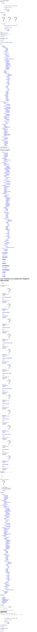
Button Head (10, 74)
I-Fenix (5, 71)
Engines (3, 101)
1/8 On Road (8, 104)
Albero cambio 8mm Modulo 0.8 (6, 297)
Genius (7, 100)
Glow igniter (6, 129)
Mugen (5, 47)
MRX (7, 48)
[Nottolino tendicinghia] (9, 460)
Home (3, 45)
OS (6, 122)
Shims (7, 91)
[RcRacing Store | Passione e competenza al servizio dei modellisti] (9, 22)
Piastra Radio (8, 63)
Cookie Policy (4, 602)
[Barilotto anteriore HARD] (9, 308)
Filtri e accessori (6, 117)
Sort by (1, 285)
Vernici (5, 144)
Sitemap (3, 603)
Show (1, 471)
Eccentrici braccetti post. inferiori (7, 388)
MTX (7, 50)
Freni (7, 65)
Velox (7, 51)
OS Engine (8, 112)
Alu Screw (7, 73)
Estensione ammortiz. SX (5, 418)
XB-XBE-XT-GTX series (10, 58)
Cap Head (7, 76)
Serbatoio (7, 68)
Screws (5, 72)
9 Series (7, 55)
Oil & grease (6, 95)
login (8, 5)
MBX (7, 49)
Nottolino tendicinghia (5, 464)
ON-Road (7, 119)
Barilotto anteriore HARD (5, 312)
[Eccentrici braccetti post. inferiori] (9, 384)
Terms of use (4, 598)
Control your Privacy (3, 611)
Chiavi (5, 130)
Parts (5, 120)
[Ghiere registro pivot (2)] (9, 445)
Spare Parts (4, 46)
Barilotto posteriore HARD (6, 327)
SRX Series (8, 56)
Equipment (4, 128)
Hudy (7, 98)
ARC (5, 52)
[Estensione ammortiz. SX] (9, 415)
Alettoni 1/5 (6, 145)
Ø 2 (8, 77)
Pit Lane (5, 133)
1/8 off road (6, 138)
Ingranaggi (7, 64)
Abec (7, 97)
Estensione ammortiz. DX (5, 403)
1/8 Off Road (8, 105)
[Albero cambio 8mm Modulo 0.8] (9, 293)
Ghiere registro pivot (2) (5, 449)
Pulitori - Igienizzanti (7, 134)
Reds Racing (8, 111)
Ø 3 (8, 78)
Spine (7, 94)
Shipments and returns (5, 599)
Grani (7, 87)
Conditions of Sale (5, 600)
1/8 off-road (6, 142)
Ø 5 (8, 90)
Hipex (7, 109)
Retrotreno (7, 60)
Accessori (7, 67)
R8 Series (7, 53)
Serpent (5, 54)
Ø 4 (8, 80)
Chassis (7, 62)
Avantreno (7, 61)
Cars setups (6, 131)
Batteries (5, 126)
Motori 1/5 (5, 102)
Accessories (6, 143)
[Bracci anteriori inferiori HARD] (9, 369)
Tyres (3, 136)
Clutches (5, 116)
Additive (5, 139)
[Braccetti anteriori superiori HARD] (9, 354)
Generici (7, 69)
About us (3, 597)
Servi (5, 125)
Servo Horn (6, 127)
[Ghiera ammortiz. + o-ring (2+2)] (9, 430)
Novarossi (7, 110)
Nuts (7, 86)
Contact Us (2, 1)
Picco (5, 103)
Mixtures (5, 118)
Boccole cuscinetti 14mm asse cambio (7, 342)
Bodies (3, 140)
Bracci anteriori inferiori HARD (6, 373)
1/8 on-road (6, 137)
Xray (5, 57)
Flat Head (9, 75)
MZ (4, 70)
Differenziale (8, 66)
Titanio (7, 93)
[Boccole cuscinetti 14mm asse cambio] (9, 339)
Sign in (3, 3)
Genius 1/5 (6, 59)
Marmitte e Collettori (7, 108)
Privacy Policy (4, 601)
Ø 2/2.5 (9, 83)
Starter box (6, 132)
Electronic (3, 124)
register (6, 7)
